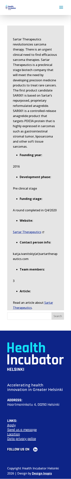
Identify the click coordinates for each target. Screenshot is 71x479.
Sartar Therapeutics (27, 232)
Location (13, 434)
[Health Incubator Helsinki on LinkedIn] (33, 449)
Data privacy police (21, 438)
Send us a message (22, 429)
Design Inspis (42, 473)
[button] (61, 10)
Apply (11, 425)
